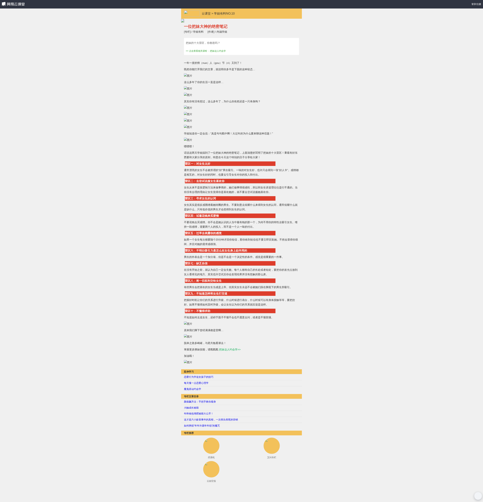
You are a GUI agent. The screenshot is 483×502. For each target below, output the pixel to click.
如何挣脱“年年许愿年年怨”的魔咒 (202, 425)
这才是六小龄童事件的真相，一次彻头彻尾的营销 (211, 419)
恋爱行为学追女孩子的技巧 (198, 377)
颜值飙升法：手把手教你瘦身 (200, 401)
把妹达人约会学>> (230, 349)
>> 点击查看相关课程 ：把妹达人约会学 (206, 51)
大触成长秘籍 (191, 407)
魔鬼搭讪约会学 (192, 389)
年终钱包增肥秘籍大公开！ (198, 413)
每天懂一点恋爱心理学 (196, 383)
